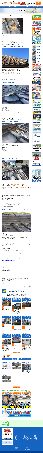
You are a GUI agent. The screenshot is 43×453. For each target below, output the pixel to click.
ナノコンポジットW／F (27, 434)
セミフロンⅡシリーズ (26, 440)
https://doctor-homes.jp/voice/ (8, 272)
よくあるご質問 (36, 434)
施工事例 (27, 7)
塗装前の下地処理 (25, 447)
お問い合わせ (38, 7)
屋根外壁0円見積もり (17, 433)
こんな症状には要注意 (17, 429)
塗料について (25, 428)
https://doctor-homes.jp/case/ (8, 271)
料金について (21, 7)
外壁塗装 (16, 435)
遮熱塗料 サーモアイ (26, 437)
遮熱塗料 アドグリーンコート (27, 429)
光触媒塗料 (25, 435)
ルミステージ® (26, 439)
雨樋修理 (16, 439)
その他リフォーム (17, 440)
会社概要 (33, 7)
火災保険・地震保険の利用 (37, 428)
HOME (4, 7)
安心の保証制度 (16, 447)
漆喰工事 (16, 438)
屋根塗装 (16, 436)
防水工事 (16, 437)
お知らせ (36, 437)
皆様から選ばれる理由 (17, 446)
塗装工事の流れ (16, 7)
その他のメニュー (36, 441)
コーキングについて (25, 448)
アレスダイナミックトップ (27, 441)
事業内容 (10, 7)
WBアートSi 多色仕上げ (27, 436)
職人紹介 (36, 438)
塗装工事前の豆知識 (36, 433)
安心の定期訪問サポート (18, 448)
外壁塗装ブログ (36, 435)
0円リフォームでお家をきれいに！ (27, 449)
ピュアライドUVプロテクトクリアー (28, 438)
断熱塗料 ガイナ (26, 433)
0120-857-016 (8, 267)
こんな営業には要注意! (37, 440)
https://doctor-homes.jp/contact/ (8, 280)
